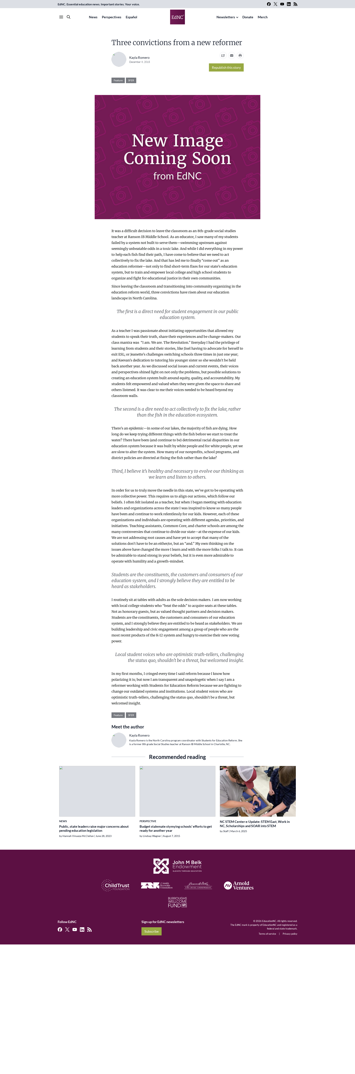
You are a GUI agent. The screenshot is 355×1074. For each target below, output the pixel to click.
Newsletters (226, 17)
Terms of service (267, 933)
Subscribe (151, 931)
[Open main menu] (61, 17)
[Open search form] (68, 17)
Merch (263, 17)
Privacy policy (290, 933)
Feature (118, 80)
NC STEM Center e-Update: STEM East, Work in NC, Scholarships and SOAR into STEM (255, 824)
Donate (247, 17)
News (93, 17)
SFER (131, 80)
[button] (231, 55)
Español (131, 17)
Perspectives (111, 17)
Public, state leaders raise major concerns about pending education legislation (94, 828)
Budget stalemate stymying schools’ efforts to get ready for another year (176, 828)
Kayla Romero (139, 57)
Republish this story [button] (226, 67)
